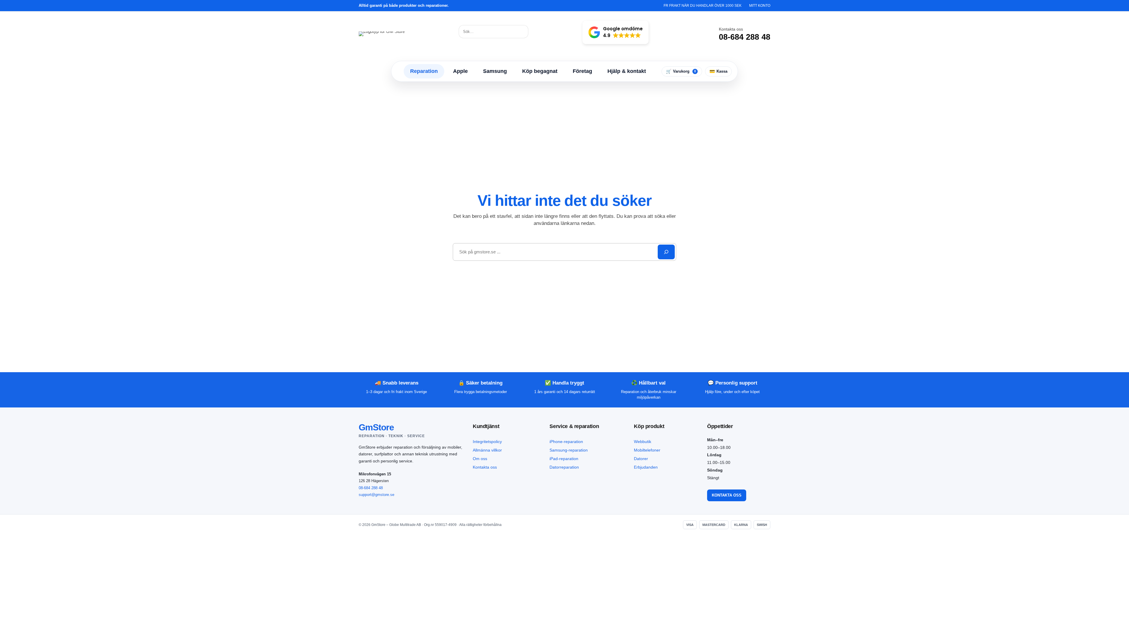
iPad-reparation (564, 458)
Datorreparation (564, 467)
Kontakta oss (485, 467)
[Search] (666, 252)
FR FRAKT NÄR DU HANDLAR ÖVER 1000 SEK (702, 6)
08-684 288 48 (371, 488)
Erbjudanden (646, 467)
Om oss (480, 458)
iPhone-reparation (566, 441)
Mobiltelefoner (647, 450)
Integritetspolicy (487, 441)
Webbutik (642, 441)
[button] (615, 32)
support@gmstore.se (376, 494)
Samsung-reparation (569, 450)
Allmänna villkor (487, 450)
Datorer (641, 458)
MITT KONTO (759, 6)
